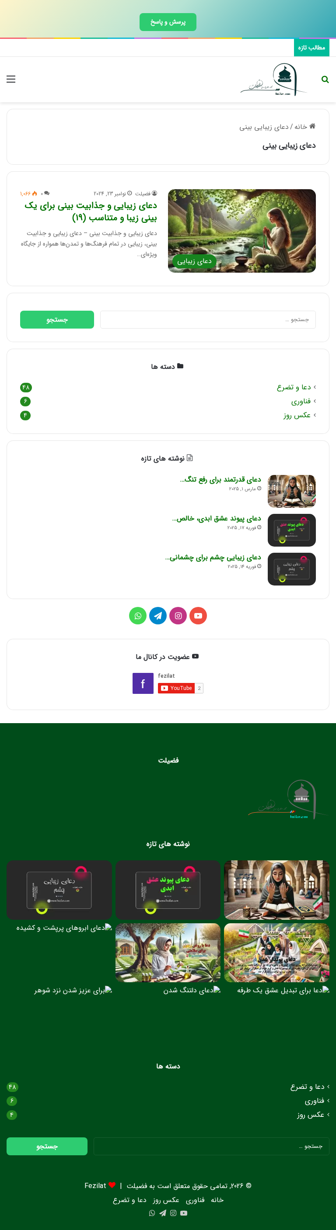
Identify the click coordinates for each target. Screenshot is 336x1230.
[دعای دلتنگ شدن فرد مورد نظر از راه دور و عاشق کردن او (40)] (168, 1015)
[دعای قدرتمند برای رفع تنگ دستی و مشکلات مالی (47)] (292, 491)
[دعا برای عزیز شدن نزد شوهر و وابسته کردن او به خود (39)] (59, 1015)
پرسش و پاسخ (168, 22)
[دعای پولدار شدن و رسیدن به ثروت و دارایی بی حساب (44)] (276, 953)
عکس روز (297, 415)
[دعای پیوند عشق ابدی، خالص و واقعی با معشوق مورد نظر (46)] (292, 530)
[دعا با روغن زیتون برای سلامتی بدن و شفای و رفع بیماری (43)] (168, 953)
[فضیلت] (274, 79)
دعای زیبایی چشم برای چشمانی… (213, 557)
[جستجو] (325, 83)
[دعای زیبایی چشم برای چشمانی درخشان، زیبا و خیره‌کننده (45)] (292, 569)
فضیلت (142, 194)
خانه (301, 126)
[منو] (11, 83)
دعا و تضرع (294, 387)
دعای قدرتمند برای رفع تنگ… (220, 479)
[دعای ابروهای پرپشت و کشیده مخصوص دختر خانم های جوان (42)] (59, 953)
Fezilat (95, 1186)
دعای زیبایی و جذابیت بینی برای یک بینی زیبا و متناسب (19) (91, 212)
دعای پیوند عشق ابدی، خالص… (216, 518)
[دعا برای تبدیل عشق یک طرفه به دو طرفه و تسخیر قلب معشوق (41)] (276, 1015)
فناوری (301, 401)
